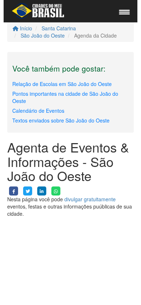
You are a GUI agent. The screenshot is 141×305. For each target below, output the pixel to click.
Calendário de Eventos (38, 110)
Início (25, 28)
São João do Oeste (43, 35)
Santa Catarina (59, 28)
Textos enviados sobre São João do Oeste (61, 120)
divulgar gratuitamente (90, 199)
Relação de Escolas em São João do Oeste (62, 83)
